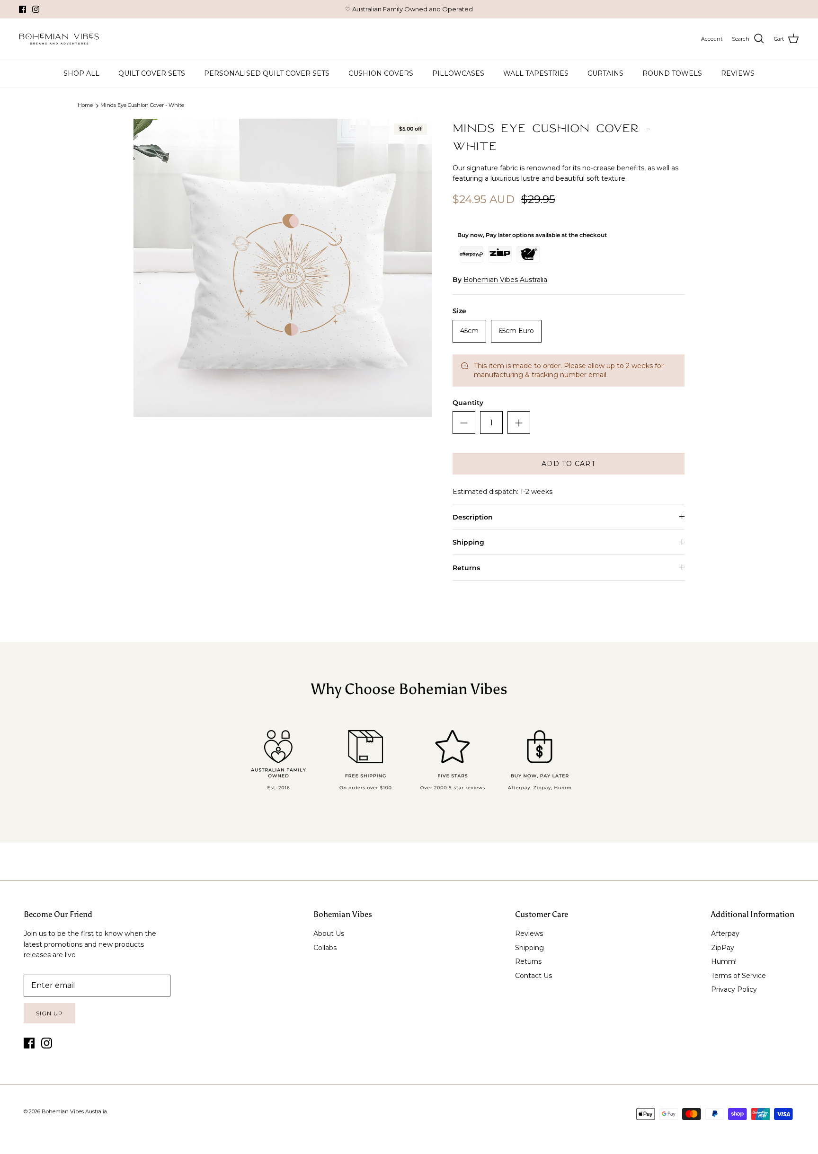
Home (85, 105)
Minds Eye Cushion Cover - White (142, 105)
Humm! (724, 961)
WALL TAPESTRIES (536, 73)
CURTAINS (605, 73)
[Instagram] (35, 9)
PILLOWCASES (458, 73)
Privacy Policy (734, 989)
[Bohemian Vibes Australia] (59, 39)
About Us (328, 933)
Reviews (529, 933)
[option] (282, 268)
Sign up (49, 1013)
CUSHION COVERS (380, 73)
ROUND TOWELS (672, 73)
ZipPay (722, 947)
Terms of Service (738, 975)
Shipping (468, 542)
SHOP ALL (81, 73)
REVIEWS (738, 73)
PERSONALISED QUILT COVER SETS (266, 73)
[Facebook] (22, 9)
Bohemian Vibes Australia (505, 279)
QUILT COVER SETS (151, 73)
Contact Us (533, 975)
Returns (466, 568)
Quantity (468, 402)
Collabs (325, 947)
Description (473, 517)
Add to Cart (568, 463)
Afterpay (725, 933)
